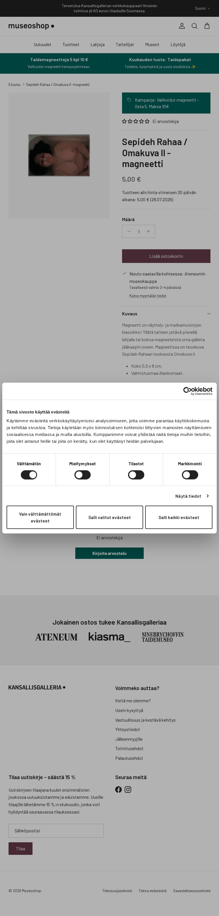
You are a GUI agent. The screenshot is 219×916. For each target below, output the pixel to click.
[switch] (82, 474)
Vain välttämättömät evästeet (40, 517)
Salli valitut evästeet (109, 517)
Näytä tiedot (188, 495)
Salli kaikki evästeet (179, 517)
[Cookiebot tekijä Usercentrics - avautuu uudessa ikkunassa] (187, 391)
